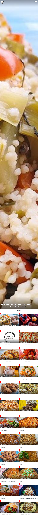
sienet (6, 447)
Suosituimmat (19, 310)
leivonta (9, 481)
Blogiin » (9, 446)
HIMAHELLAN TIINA (23, 313)
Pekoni (4, 447)
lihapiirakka (11, 481)
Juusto (32, 379)
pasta (23, 430)
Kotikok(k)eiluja (4, 313)
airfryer (1, 379)
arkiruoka (4, 379)
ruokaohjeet (36, 498)
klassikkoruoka (5, 481)
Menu (36, 1)
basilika (21, 379)
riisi (3, 396)
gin (22, 379)
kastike (34, 379)
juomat (30, 379)
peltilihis (14, 481)
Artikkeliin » (6, 446)
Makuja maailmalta (31, 498)
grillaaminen (2, 430)
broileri (6, 379)
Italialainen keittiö (13, 379)
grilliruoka (9, 379)
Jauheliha (17, 379)
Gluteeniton (24, 379)
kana (4, 464)
